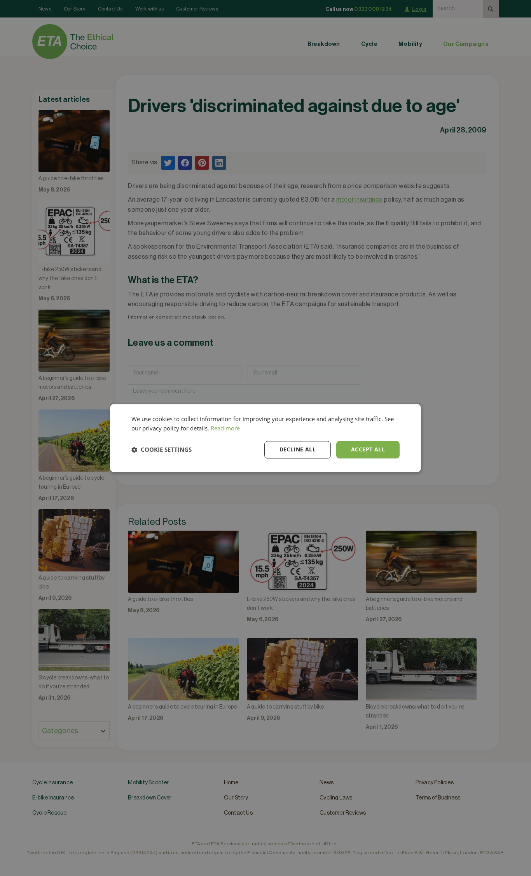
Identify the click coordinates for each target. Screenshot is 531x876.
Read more (225, 428)
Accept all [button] (368, 449)
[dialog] (265, 438)
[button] (161, 449)
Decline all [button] (297, 449)
